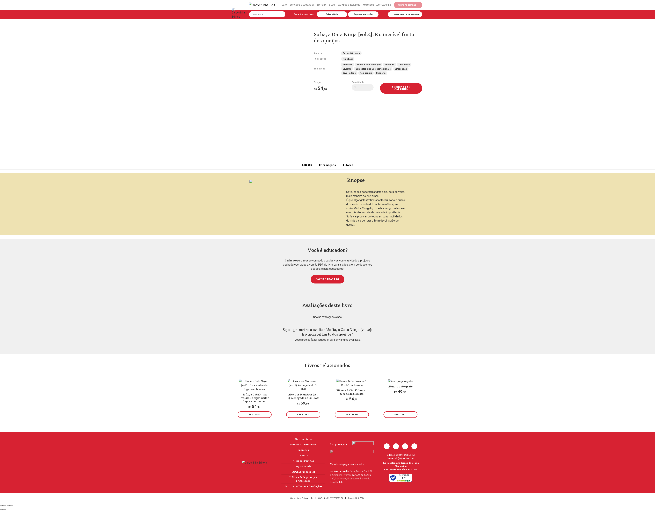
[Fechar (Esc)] (11, 505)
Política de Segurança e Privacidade (303, 479)
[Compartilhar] (8, 505)
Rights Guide (303, 466)
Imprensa (303, 449)
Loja (284, 5)
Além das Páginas (303, 460)
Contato (303, 455)
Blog (332, 5)
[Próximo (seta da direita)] (4, 509)
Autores (348, 165)
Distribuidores (303, 439)
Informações (327, 165)
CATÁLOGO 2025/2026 (349, 5)
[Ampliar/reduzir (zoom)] (1, 505)
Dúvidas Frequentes (303, 471)
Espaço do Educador (302, 5)
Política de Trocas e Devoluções (303, 486)
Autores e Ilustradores (377, 5)
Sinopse (307, 164)
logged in (323, 339)
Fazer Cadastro (327, 279)
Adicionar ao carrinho (401, 88)
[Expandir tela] (4, 505)
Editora (321, 5)
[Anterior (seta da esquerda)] (1, 509)
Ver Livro (255, 414)
